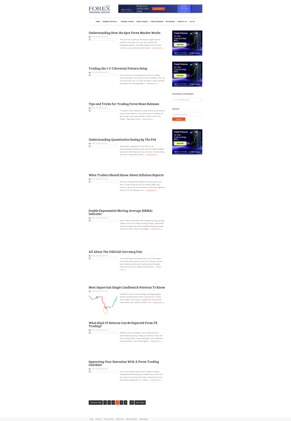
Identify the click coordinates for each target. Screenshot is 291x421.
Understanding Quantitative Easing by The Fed (122, 139)
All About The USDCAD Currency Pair (116, 251)
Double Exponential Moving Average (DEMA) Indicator (120, 212)
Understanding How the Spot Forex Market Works (124, 33)
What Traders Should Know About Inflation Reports (126, 175)
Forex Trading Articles (99, 37)
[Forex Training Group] (92, 7)
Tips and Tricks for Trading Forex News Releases (124, 104)
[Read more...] (157, 48)
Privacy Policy (109, 419)
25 (132, 402)
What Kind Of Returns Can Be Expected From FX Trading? (123, 324)
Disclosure (120, 419)
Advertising (143, 419)
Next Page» (140, 402)
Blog (91, 419)
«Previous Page (95, 402)
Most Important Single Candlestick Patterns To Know (127, 287)
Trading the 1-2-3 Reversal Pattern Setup (118, 68)
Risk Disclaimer (131, 419)
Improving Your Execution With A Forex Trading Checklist (124, 363)
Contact (98, 419)
